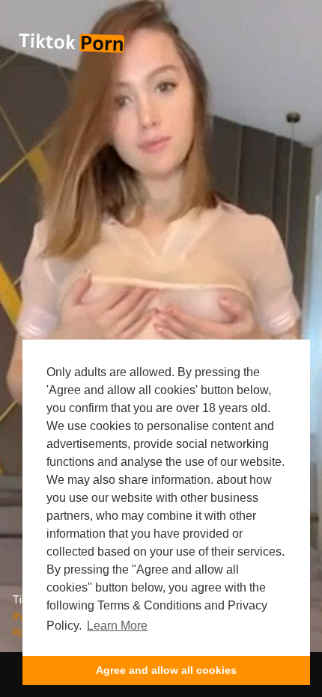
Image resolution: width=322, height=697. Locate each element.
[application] (161, 326)
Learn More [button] (117, 625)
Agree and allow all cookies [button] (166, 670)
